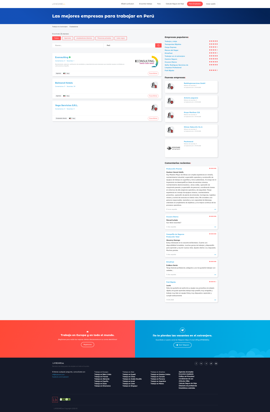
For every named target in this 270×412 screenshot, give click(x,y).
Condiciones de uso (186, 379)
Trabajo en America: (158, 372)
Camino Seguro (171, 59)
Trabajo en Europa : (101, 372)
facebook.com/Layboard (60, 377)
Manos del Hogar (171, 50)
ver (215, 209)
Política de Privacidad (186, 376)
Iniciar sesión (211, 4)
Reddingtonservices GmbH (194, 83)
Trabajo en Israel (129, 381)
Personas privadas (104, 38)
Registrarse (88, 344)
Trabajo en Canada (158, 376)
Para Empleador (195, 4)
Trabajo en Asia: (128, 372)
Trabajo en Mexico (157, 383)
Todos (56, 38)
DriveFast (168, 53)
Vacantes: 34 (71, 86)
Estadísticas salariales (187, 388)
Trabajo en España (101, 381)
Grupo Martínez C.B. (192, 112)
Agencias (67, 38)
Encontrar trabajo (145, 4)
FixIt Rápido (169, 70)
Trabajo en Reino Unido (102, 374)
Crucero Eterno (171, 62)
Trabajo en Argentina (158, 381)
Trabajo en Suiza (100, 383)
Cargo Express (170, 47)
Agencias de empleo (186, 372)
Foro (159, 4)
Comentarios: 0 (60, 61)
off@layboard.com (58, 374)
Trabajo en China (129, 376)
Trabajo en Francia (101, 376)
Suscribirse (153, 73)
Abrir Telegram (184, 345)
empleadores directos (84, 38)
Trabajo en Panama (158, 379)
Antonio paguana (191, 98)
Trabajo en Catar (129, 383)
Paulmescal (188, 141)
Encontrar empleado (186, 374)
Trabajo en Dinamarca (102, 386)
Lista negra (121, 38)
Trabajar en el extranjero (175, 56)
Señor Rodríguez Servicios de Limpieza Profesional (176, 66)
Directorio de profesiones (188, 386)
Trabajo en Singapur (130, 386)
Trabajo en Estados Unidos (160, 374)
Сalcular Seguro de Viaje (175, 4)
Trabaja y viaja (171, 41)
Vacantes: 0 (70, 109)
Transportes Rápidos (173, 44)
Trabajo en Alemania (101, 379)
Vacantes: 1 (70, 61)
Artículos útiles (184, 381)
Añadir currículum (127, 4)
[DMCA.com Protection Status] (65, 400)
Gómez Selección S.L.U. (193, 127)
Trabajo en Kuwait (129, 374)
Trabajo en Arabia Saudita (132, 379)
